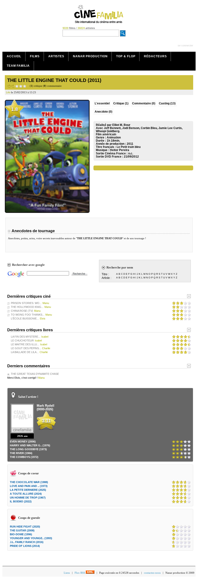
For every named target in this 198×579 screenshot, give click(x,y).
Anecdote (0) (103, 111)
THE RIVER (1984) (21, 453)
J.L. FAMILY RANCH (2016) (26, 542)
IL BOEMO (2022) (21, 501)
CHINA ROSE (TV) (22, 310)
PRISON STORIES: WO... (26, 303)
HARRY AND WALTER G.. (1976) (30, 445)
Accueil (14, 56)
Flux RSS (80, 572)
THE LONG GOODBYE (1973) (28, 449)
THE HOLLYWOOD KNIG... (27, 306)
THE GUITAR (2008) (22, 530)
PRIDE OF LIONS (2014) (25, 545)
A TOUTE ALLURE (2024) (26, 493)
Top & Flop (125, 56)
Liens (67, 572)
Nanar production (90, 56)
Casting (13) (167, 103)
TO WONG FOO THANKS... (27, 314)
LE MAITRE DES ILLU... (25, 344)
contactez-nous (152, 572)
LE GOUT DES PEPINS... (26, 348)
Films (35, 56)
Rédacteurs (155, 56)
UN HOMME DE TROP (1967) (28, 497)
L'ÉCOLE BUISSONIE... (25, 318)
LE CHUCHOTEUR (22, 340)
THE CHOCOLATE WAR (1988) (29, 482)
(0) (143, 103)
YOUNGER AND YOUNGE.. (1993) (31, 538)
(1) (120, 103)
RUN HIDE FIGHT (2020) (25, 526)
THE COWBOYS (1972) (24, 457)
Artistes (56, 56)
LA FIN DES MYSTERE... (25, 336)
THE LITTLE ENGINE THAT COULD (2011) (54, 80)
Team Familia (18, 65)
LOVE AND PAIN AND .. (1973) (29, 486)
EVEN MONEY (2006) (23, 441)
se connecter (185, 45)
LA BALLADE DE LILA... (25, 352)
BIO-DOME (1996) (21, 534)
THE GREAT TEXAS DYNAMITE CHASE (35, 373)
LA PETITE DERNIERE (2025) (28, 489)
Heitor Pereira (119, 150)
